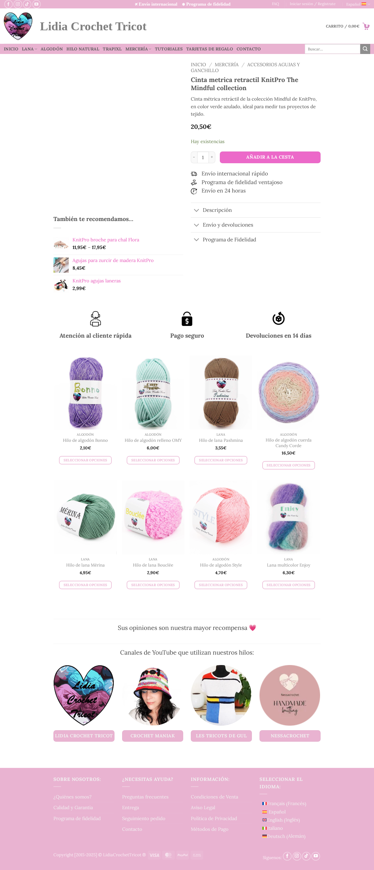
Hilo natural (82, 49)
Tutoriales (169, 49)
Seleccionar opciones (85, 460)
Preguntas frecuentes (145, 797)
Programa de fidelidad (77, 818)
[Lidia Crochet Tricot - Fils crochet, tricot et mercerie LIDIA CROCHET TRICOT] (18, 26)
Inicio (11, 49)
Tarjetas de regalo (209, 49)
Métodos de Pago (209, 829)
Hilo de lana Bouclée (153, 565)
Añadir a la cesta (270, 157)
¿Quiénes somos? (72, 797)
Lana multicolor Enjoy (288, 565)
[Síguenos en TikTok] (27, 4)
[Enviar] (365, 49)
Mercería (136, 49)
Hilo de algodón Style (221, 565)
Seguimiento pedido (143, 818)
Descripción (217, 210)
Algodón (52, 49)
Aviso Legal (203, 808)
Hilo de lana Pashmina (221, 440)
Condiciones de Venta (214, 797)
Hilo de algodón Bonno (85, 440)
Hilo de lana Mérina (85, 565)
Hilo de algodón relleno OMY (153, 440)
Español (353, 4)
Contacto (249, 49)
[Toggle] (196, 210)
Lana (28, 49)
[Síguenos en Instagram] (17, 4)
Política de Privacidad (214, 818)
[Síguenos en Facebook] (8, 4)
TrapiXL (112, 49)
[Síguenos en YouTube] (36, 4)
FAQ (275, 3)
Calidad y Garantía (73, 808)
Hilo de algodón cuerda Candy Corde (289, 442)
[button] (348, 26)
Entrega (130, 808)
